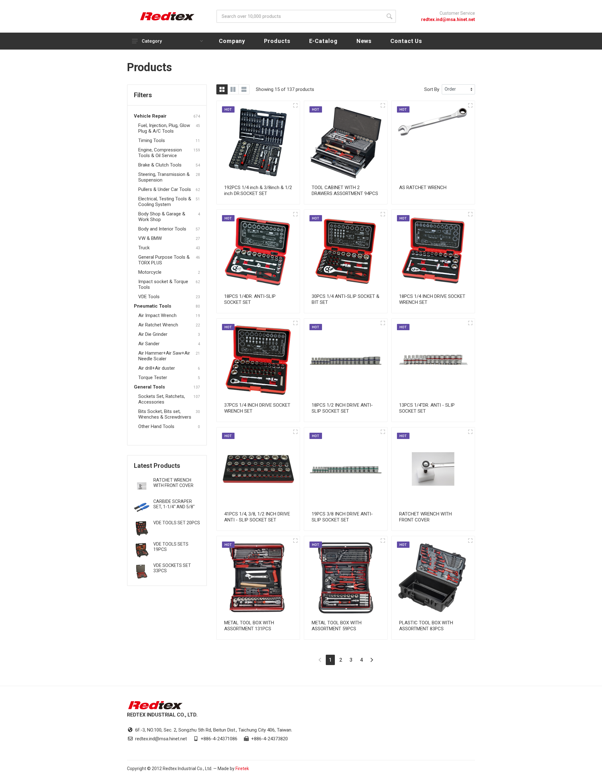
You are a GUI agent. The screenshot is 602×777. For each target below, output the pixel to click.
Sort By (431, 89)
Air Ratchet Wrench (158, 325)
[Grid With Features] (233, 89)
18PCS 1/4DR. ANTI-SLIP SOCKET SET (250, 299)
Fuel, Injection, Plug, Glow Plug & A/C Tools (164, 128)
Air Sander (149, 343)
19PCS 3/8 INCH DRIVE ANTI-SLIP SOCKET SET (342, 517)
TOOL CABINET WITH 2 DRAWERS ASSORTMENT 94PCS (345, 190)
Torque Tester (152, 377)
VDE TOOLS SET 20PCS (176, 522)
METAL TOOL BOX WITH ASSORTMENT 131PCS (249, 626)
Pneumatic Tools (152, 306)
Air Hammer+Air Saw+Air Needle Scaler (164, 356)
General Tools (149, 387)
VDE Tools (149, 296)
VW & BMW (150, 238)
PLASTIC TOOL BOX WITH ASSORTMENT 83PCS (426, 626)
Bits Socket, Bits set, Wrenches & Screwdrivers (164, 414)
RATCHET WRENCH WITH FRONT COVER (173, 483)
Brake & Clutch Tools (160, 165)
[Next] (371, 660)
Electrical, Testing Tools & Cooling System (164, 201)
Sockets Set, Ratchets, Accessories (161, 399)
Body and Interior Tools (162, 229)
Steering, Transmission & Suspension (164, 177)
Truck (144, 248)
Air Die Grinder (152, 334)
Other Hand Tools (156, 426)
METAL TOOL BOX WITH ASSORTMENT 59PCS (337, 626)
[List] (244, 89)
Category (152, 41)
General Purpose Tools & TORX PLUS (164, 260)
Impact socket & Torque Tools (163, 284)
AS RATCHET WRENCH (422, 187)
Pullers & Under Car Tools (164, 189)
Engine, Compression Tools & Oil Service (160, 152)
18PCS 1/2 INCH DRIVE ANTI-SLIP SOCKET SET (342, 408)
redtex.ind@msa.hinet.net (448, 19)
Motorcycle (149, 272)
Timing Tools (151, 140)
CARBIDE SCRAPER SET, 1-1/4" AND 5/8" (174, 504)
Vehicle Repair (150, 116)
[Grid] (222, 89)
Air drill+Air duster (156, 368)
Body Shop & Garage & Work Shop (161, 216)
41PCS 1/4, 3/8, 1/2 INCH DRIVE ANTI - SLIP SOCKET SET (257, 517)
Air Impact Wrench (157, 315)
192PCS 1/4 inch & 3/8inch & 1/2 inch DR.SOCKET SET (258, 190)
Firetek (242, 768)
